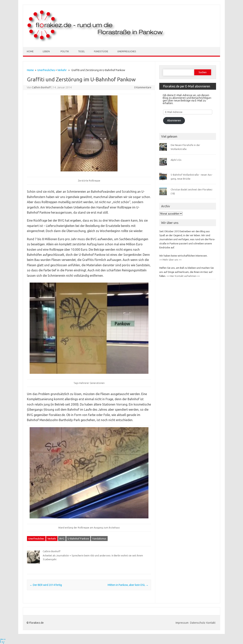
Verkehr (62, 70)
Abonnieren (174, 120)
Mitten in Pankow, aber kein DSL (128, 584)
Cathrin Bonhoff (41, 87)
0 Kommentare (142, 87)
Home (30, 51)
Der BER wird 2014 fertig (46, 584)
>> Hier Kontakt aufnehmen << (183, 276)
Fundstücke (101, 51)
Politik (65, 51)
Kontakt (210, 622)
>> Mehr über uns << (170, 259)
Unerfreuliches (126, 51)
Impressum (182, 622)
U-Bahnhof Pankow (78, 538)
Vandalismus (99, 538)
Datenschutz (197, 622)
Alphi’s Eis (176, 159)
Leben (46, 51)
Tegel (81, 51)
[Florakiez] (96, 40)
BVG (61, 538)
